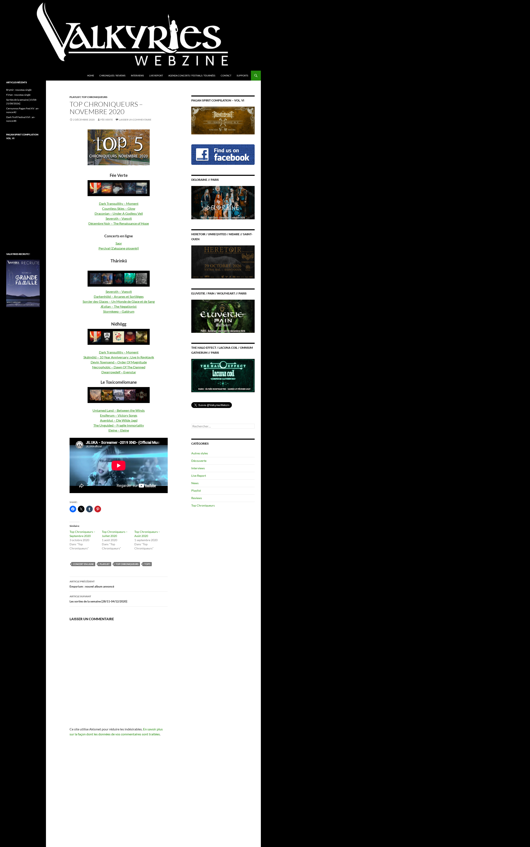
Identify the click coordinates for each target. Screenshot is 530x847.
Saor (119, 243)
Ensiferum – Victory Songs (118, 415)
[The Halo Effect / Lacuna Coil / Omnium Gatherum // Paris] (223, 375)
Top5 (147, 564)
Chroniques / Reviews (112, 75)
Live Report (156, 75)
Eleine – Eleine (118, 430)
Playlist (75, 97)
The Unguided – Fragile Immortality (118, 425)
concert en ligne (83, 564)
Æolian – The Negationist (119, 306)
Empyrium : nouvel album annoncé (92, 584)
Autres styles (199, 453)
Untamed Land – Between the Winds (119, 410)
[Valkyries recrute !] (23, 283)
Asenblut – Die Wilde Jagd (118, 420)
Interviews (137, 75)
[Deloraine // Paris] (223, 202)
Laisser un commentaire (135, 119)
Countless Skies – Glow (118, 208)
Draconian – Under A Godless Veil (119, 213)
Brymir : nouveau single (18, 89)
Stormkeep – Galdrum (118, 311)
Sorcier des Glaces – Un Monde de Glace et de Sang (119, 301)
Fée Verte (106, 119)
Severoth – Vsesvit (119, 218)
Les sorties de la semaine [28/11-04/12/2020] (98, 599)
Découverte (198, 460)
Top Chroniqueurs (94, 97)
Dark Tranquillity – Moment (119, 203)
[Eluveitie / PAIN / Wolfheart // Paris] (223, 316)
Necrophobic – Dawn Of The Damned (118, 367)
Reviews (196, 498)
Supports (242, 75)
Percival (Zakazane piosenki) (119, 248)
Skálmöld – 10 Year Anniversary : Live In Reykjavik (118, 357)
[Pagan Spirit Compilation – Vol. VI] (223, 120)
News (195, 483)
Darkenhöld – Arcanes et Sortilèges (119, 296)
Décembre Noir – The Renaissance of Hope (118, 223)
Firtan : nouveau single (18, 94)
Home (90, 75)
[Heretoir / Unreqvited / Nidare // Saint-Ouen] (223, 261)
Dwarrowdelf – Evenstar (118, 372)
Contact (226, 75)
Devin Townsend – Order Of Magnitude (119, 362)
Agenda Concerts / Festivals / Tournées (191, 75)
